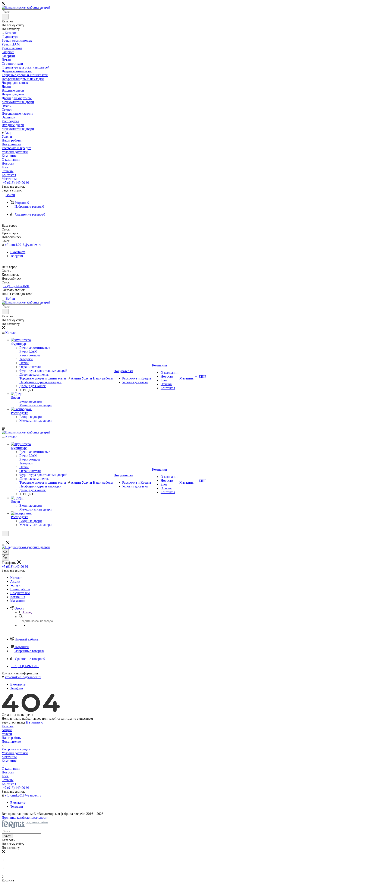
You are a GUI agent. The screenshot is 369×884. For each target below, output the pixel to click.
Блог (5, 776)
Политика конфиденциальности (25, 817)
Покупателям (11, 741)
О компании (11, 768)
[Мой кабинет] (4, 539)
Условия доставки (15, 753)
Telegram (16, 256)
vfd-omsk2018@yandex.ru (23, 245)
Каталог (7, 726)
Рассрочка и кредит (16, 749)
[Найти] (5, 16)
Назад (27, 612)
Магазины (9, 757)
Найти (7, 835)
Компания (9, 761)
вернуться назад (13, 722)
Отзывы (7, 780)
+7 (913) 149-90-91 (16, 182)
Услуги (7, 734)
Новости (8, 772)
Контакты (9, 784)
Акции (7, 730)
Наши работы (12, 738)
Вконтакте (17, 252)
